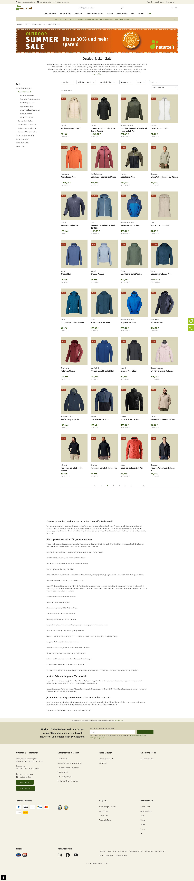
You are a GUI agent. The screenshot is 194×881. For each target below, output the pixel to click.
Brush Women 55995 (160, 128)
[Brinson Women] (104, 254)
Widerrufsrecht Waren (120, 851)
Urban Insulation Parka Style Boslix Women (103, 129)
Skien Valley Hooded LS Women (164, 177)
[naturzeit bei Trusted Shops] (60, 807)
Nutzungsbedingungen (97, 738)
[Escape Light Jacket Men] (164, 254)
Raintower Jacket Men (130, 225)
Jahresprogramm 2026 (106, 759)
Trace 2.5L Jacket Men (130, 419)
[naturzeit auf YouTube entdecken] (76, 856)
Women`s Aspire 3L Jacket (162, 371)
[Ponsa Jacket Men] (74, 157)
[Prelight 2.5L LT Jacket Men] (104, 351)
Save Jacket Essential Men (132, 468)
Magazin (149, 2)
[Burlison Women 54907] (74, 108)
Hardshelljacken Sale (27, 95)
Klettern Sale (20, 146)
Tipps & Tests (103, 811)
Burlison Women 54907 (70, 128)
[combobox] (99, 8)
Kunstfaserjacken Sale (27, 103)
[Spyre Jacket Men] (134, 302)
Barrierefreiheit (160, 851)
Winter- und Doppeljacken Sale (30, 110)
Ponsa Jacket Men (68, 177)
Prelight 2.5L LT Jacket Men (102, 371)
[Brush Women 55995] (164, 108)
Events (142, 829)
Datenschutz (149, 851)
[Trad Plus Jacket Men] (104, 399)
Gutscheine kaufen (148, 753)
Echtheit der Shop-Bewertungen (68, 781)
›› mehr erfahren (97, 74)
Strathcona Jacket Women (131, 274)
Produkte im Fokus (105, 820)
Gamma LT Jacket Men (70, 225)
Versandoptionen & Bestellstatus (68, 768)
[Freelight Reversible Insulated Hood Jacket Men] (134, 108)
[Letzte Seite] (143, 485)
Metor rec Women (68, 371)
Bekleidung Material (85, 82)
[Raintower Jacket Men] (134, 205)
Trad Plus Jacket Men (100, 419)
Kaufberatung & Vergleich (107, 807)
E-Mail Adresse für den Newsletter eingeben (102, 728)
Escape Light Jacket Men (161, 274)
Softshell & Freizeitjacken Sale (30, 99)
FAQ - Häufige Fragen (64, 776)
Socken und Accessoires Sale (27, 132)
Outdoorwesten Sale (26, 117)
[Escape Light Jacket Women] (74, 302)
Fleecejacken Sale (26, 113)
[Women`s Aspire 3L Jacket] (164, 351)
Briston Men (66, 274)
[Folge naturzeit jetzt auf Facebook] (68, 856)
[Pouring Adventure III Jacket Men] (164, 448)
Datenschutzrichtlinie (137, 735)
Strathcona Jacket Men (100, 322)
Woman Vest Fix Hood (160, 225)
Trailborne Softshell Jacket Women (72, 469)
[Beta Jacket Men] (134, 157)
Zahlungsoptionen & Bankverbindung (69, 763)
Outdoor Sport (103, 815)
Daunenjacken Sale (26, 106)
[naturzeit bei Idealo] (18, 855)
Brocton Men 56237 (129, 371)
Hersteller (65, 82)
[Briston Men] (74, 254)
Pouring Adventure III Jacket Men (163, 469)
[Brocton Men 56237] (134, 351)
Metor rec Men (157, 322)
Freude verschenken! (147, 759)
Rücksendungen (63, 772)
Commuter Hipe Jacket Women (103, 177)
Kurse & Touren (159, 2)
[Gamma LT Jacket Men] (74, 205)
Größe (139, 82)
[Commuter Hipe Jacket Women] (104, 157)
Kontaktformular (25, 782)
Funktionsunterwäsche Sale (27, 128)
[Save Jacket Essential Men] (134, 448)
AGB (109, 851)
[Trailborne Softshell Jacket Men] (104, 448)
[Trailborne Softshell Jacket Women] (74, 448)
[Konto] (172, 8)
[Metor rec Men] (164, 302)
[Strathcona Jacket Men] (104, 302)
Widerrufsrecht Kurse (136, 851)
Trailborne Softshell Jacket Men (104, 468)
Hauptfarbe (125, 82)
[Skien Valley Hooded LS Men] (164, 399)
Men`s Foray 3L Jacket (70, 419)
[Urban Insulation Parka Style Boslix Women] (104, 108)
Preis (153, 82)
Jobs (141, 833)
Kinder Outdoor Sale (22, 143)
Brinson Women (97, 274)
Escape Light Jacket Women (72, 322)
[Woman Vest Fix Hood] (164, 205)
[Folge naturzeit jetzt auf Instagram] (60, 856)
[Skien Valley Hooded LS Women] (164, 157)
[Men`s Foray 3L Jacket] (74, 399)
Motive (142, 820)
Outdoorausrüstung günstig (25, 135)
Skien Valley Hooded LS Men (163, 419)
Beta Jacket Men (128, 177)
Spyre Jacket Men (128, 322)
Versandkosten (118, 720)
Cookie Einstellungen (106, 855)
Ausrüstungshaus (146, 811)
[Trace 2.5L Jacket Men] (134, 399)
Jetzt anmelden (145, 732)
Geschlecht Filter (106, 82)
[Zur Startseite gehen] (24, 8)
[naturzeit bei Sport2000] (24, 855)
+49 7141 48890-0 (26, 774)
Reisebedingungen (121, 855)
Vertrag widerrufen (25, 788)
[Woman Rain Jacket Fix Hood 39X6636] (104, 205)
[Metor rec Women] (74, 351)
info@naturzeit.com (26, 777)
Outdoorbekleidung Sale (24, 88)
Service (142, 824)
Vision (142, 815)
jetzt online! (103, 763)
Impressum (102, 851)
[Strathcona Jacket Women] (134, 254)
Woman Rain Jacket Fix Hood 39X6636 (103, 226)
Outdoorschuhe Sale (22, 139)
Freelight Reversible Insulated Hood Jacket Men (134, 129)
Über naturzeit (170, 2)
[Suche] (122, 8)
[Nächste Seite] (137, 485)
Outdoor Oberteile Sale (25, 121)
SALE (18, 84)
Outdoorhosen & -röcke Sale (27, 124)
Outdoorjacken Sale (25, 92)
